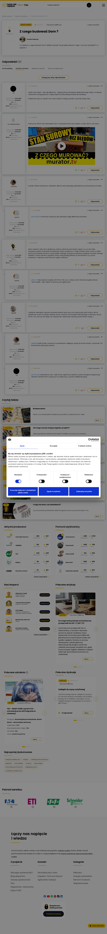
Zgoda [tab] (22, 446)
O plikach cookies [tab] (84, 446)
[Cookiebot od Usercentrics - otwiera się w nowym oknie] (90, 439)
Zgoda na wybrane (53, 491)
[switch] (42, 481)
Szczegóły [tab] (53, 446)
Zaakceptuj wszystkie (84, 491)
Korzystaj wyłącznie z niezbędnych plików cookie (23, 491)
